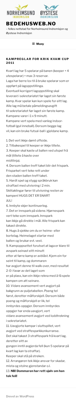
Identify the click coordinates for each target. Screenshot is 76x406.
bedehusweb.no (31, 24)
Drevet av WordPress (20, 396)
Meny (40, 43)
